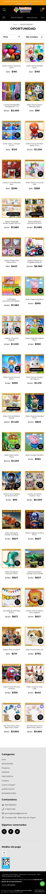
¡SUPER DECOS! (8, 789)
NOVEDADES (17, 18)
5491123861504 (11, 805)
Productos (6, 768)
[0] (41, 10)
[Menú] (3, 17)
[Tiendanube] (9, 885)
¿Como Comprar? (8, 785)
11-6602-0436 (10, 809)
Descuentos (32, 18)
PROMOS (5, 772)
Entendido (39, 891)
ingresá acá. (37, 879)
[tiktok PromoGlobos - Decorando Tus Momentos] (17, 831)
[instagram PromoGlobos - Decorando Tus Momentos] (4, 831)
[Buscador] (4, 10)
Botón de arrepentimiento (12, 881)
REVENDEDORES (9, 793)
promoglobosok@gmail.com (16, 813)
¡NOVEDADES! (7, 764)
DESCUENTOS (7, 776)
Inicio (15, 25)
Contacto (5, 781)
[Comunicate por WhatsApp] (42, 883)
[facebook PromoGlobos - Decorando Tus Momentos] (10, 831)
